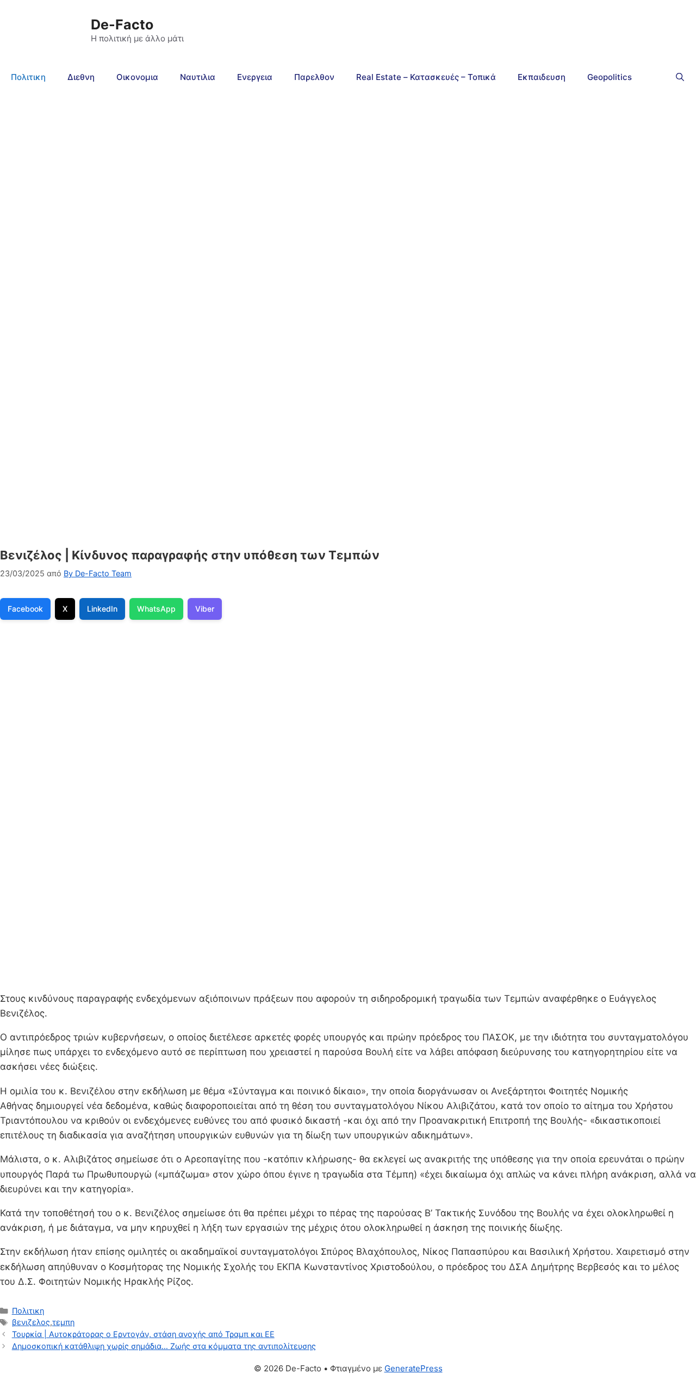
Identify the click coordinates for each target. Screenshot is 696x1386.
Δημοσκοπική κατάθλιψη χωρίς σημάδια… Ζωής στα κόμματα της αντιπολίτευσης (164, 1346)
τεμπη (63, 1322)
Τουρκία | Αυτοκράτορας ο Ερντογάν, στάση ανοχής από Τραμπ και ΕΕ (143, 1334)
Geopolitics (609, 77)
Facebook (25, 608)
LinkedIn (102, 608)
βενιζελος (31, 1322)
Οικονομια (137, 77)
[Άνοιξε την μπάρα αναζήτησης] (680, 77)
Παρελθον (314, 77)
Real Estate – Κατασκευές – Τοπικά (426, 77)
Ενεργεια (254, 77)
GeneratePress (413, 1368)
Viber (204, 608)
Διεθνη (81, 77)
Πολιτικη (28, 77)
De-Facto (122, 24)
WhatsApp (156, 608)
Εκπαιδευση (542, 77)
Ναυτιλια (197, 77)
